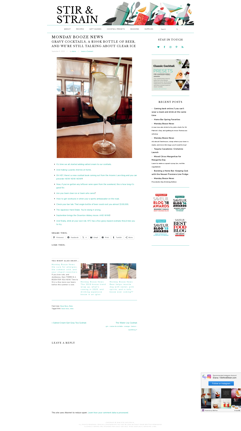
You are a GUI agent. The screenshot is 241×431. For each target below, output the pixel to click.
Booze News (64, 306)
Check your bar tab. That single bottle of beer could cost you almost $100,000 (92, 204)
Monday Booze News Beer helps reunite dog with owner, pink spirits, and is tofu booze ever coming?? (122, 287)
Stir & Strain (77, 15)
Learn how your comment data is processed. (108, 412)
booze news (65, 309)
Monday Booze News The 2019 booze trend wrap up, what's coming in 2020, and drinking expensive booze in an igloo (93, 288)
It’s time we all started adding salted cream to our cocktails (83, 164)
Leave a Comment (87, 51)
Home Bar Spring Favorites (167, 119)
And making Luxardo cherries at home (73, 170)
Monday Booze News (170, 141)
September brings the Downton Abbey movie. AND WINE (83, 215)
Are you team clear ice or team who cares (75, 193)
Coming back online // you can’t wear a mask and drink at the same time (169, 112)
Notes (71, 306)
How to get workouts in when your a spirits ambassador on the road (87, 199)
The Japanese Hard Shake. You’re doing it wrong (78, 210)
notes (72, 309)
